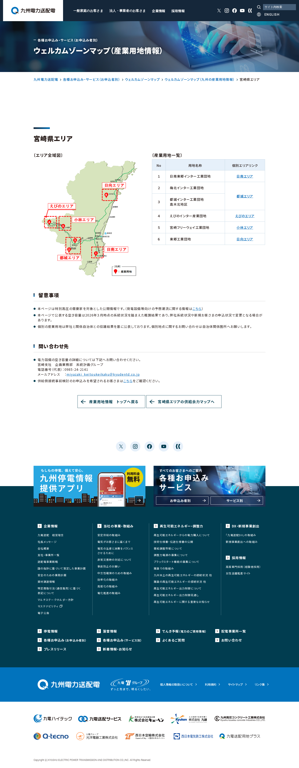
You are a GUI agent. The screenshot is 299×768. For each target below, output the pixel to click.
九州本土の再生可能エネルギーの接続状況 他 (183, 575)
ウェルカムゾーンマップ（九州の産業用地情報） (200, 79)
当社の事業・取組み (119, 526)
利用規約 (210, 684)
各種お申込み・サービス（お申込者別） (91, 79)
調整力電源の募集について (171, 555)
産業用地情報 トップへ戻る (114, 401)
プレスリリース (55, 649)
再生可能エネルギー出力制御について (178, 588)
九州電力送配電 (46, 79)
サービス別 (234, 500)
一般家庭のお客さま (88, 10)
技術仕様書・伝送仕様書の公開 (173, 542)
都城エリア (245, 196)
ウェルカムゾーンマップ (142, 79)
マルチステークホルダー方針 (56, 600)
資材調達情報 (46, 582)
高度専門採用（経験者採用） (243, 567)
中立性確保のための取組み (114, 573)
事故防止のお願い (108, 566)
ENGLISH (271, 14)
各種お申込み (65, 640)
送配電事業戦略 (48, 562)
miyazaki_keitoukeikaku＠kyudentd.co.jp (103, 374)
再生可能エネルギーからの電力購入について (182, 535)
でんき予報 (184, 631)
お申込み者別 (180, 500)
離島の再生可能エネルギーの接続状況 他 (180, 582)
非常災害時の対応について (114, 560)
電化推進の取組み (109, 593)
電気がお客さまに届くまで (113, 542)
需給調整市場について (168, 548)
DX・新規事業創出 (246, 526)
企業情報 (158, 11)
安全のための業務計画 (52, 575)
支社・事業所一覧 (49, 555)
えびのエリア (245, 215)
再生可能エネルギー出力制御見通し (176, 595)
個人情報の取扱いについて (176, 684)
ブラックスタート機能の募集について (177, 562)
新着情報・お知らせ (117, 649)
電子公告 (43, 613)
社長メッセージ (47, 542)
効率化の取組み (107, 579)
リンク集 (260, 684)
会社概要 (43, 548)
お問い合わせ (231, 640)
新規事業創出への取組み (242, 542)
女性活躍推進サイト (238, 573)
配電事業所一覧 (233, 631)
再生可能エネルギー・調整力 (181, 526)
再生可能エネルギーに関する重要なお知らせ (182, 602)
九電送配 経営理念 (51, 535)
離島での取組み (164, 568)
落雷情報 (110, 631)
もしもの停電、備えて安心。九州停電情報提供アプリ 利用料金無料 (89, 486)
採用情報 (178, 11)
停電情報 (51, 631)
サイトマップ (235, 684)
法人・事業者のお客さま (127, 10)
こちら (197, 308)
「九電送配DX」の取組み (241, 535)
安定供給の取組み (109, 535)
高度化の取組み (107, 586)
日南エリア (245, 176)
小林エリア (245, 227)
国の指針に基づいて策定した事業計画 (62, 568)
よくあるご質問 (173, 640)
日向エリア (245, 239)
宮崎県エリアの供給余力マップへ (186, 401)
